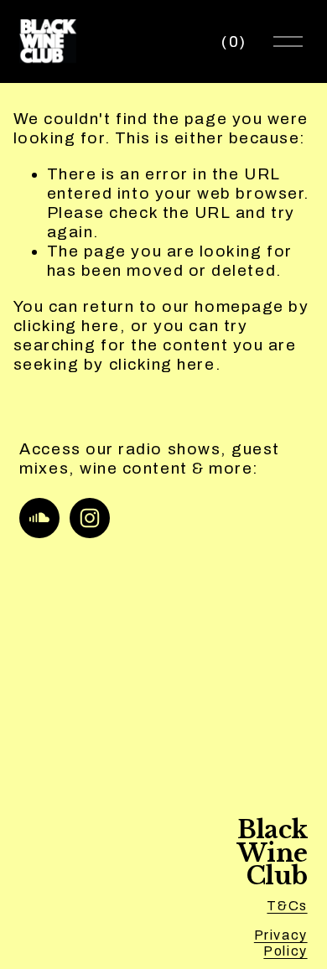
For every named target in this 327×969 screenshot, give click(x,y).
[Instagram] (90, 518)
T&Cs (287, 906)
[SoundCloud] (39, 518)
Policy (285, 951)
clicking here (66, 325)
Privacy (281, 935)
